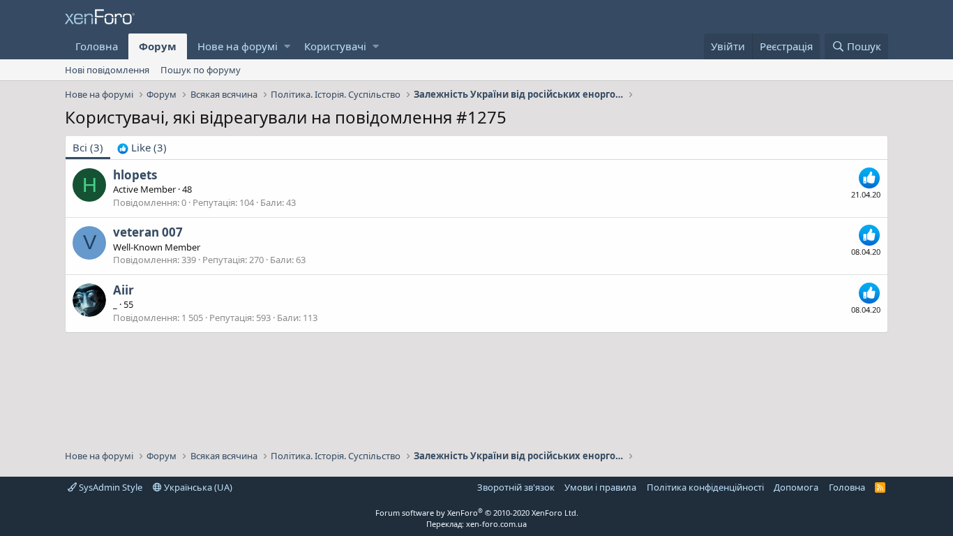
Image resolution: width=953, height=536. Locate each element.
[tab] (142, 147)
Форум (158, 46)
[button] (287, 46)
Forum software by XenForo (476, 512)
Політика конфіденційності (705, 487)
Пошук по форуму (200, 70)
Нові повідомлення (107, 70)
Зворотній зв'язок (516, 487)
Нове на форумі (237, 46)
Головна (96, 46)
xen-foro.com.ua (496, 524)
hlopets (135, 175)
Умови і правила (600, 487)
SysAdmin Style (109, 487)
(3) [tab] (88, 147)
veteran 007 (148, 232)
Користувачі (335, 46)
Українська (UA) (197, 487)
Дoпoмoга (796, 487)
